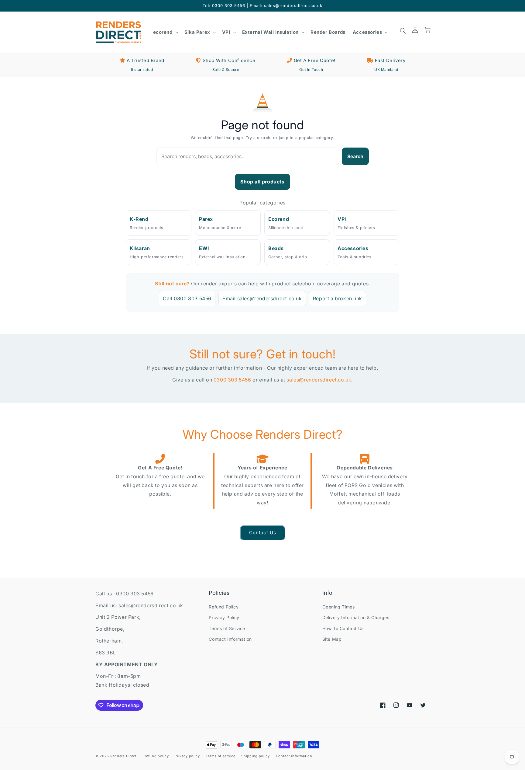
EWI (204, 248)
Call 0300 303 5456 (187, 298)
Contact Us (262, 532)
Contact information (294, 756)
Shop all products (262, 182)
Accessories (353, 248)
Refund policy (156, 756)
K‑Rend (139, 219)
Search (355, 156)
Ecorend (278, 219)
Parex (206, 219)
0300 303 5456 (232, 380)
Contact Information (230, 639)
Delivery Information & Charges (355, 617)
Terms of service (220, 756)
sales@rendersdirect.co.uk (319, 380)
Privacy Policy (224, 617)
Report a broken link (337, 298)
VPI (342, 219)
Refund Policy (223, 606)
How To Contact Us (343, 628)
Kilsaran (140, 248)
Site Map (332, 639)
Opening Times (338, 606)
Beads (276, 248)
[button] (165, 32)
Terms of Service (227, 628)
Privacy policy (187, 756)
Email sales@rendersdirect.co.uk (262, 298)
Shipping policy (255, 756)
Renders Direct (123, 756)
